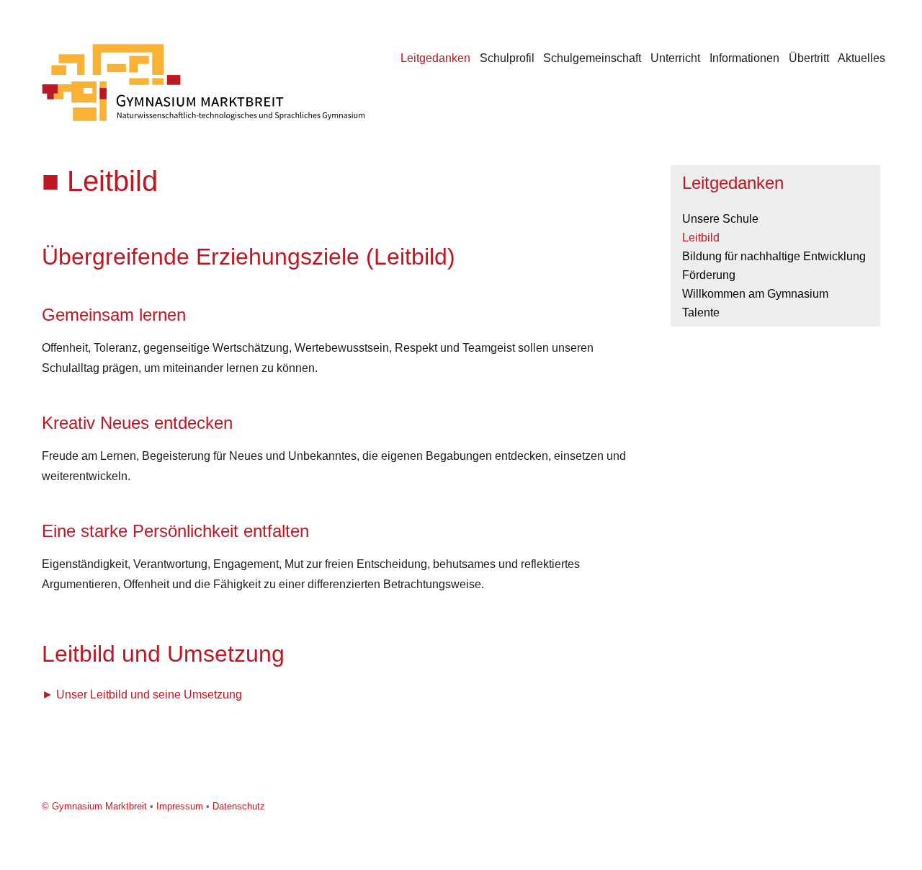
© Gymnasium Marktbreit (94, 806)
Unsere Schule (720, 219)
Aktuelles (861, 58)
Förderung (708, 275)
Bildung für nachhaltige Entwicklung (774, 256)
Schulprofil (507, 58)
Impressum (179, 806)
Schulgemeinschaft (592, 58)
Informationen (744, 58)
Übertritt (809, 58)
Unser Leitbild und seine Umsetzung (149, 694)
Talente (701, 312)
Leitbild (701, 237)
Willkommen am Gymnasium (755, 294)
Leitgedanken (435, 58)
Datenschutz (238, 806)
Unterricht (675, 58)
